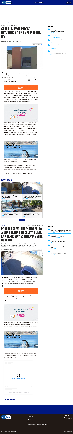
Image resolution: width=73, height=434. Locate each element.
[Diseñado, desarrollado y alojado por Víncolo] (70, 431)
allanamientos (12, 74)
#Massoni (6, 167)
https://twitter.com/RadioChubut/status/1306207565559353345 (20, 165)
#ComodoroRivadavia (20, 167)
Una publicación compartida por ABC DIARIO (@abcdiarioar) (18, 392)
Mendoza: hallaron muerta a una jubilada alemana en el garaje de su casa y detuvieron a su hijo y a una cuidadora (31, 215)
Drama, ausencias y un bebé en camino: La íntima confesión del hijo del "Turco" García (60, 40)
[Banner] (21, 90)
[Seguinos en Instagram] (69, 418)
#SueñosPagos (33, 169)
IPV (29, 80)
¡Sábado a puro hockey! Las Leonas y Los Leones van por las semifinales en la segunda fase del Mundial (60, 46)
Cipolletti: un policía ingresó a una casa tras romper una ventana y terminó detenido (10, 196)
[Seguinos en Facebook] (64, 418)
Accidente (14, 399)
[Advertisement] (36, 13)
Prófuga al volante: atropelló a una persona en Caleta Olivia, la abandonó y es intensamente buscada (32, 196)
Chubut (34, 74)
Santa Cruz (8, 399)
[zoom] (22, 57)
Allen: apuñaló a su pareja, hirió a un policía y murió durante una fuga (11, 213)
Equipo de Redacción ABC (8, 44)
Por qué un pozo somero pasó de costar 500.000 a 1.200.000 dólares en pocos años (60, 35)
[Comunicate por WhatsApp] (71, 418)
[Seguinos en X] (67, 418)
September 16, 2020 (26, 173)
